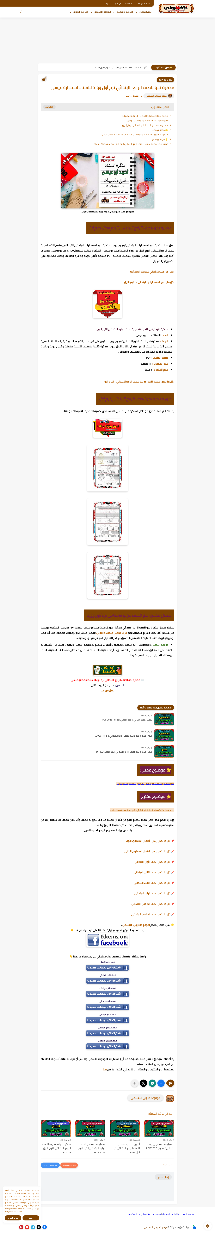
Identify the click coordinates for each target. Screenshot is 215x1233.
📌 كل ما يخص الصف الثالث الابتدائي (154, 882)
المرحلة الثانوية (80, 12)
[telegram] (33, 1227)
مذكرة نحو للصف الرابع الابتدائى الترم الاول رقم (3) (145, 116)
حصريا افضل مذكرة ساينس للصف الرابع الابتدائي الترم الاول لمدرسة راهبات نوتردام (131, 144)
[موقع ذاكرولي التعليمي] (176, 8)
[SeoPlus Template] (194, 1227)
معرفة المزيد (13, 1218)
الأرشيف (128, 3)
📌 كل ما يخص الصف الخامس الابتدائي (152, 903)
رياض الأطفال (146, 12)
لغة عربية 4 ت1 (165, 80)
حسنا (31, 1218)
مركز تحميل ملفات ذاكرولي (111, 632)
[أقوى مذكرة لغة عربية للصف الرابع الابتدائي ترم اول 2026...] (164, 735)
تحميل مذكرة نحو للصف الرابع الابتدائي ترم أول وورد (144, 125)
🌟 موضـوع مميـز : (159, 130)
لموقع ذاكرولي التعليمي (136, 924)
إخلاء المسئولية (135, 1214)
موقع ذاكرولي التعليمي (156, 96)
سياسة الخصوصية (186, 1214)
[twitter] (39, 1227)
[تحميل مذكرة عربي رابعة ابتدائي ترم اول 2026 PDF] (164, 719)
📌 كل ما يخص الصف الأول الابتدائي (154, 861)
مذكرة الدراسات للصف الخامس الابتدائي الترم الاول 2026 (121, 67)
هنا (105, 1069)
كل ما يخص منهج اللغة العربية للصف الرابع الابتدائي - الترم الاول (138, 381)
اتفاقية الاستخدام (169, 1214)
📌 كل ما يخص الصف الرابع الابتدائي (154, 893)
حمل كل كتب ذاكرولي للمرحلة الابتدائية (152, 271)
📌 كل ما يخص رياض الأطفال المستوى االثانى (149, 851)
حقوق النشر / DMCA (152, 1214)
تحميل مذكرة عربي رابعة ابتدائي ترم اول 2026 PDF (127, 720)
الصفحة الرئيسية (143, 3)
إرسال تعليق (163, 1177)
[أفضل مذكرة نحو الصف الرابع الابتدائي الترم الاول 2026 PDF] (164, 751)
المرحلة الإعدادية (102, 12)
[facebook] (44, 1227)
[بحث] (21, 12)
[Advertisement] (107, 40)
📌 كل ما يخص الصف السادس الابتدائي (152, 914)
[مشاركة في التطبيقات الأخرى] (134, 1083)
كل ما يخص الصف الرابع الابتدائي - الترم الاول (149, 282)
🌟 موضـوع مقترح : (159, 139)
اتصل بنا (108, 3)
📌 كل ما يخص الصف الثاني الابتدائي (154, 872)
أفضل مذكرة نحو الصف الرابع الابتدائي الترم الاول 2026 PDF (123, 752)
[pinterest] (21, 1227)
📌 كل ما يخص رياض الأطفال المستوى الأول (150, 840)
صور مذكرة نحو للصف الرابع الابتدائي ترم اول (148, 120)
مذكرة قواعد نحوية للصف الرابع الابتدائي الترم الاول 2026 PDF (56, 1148)
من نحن (118, 3)
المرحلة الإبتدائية (125, 12)
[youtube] (27, 1227)
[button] (161, 1083)
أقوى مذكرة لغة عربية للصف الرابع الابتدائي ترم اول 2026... (123, 736)
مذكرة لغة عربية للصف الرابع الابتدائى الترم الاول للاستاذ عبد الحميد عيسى (134, 134)
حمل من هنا (107, 690)
